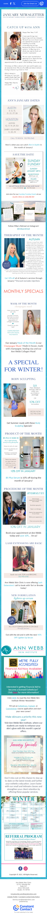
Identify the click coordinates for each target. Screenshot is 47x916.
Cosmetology (11, 709)
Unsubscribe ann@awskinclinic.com (23, 894)
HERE (14, 698)
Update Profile (12, 897)
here (15, 692)
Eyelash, (31, 706)
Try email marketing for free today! (23, 912)
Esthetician (22, 706)
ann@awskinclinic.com (26, 900)
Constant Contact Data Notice (29, 897)
